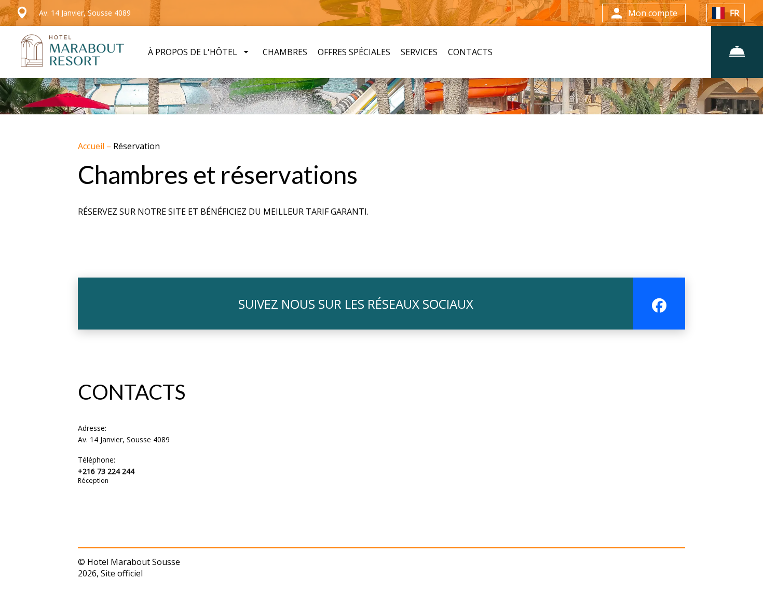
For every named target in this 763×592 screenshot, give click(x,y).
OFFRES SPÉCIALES (354, 52)
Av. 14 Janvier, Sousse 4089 (124, 439)
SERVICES (419, 52)
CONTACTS (470, 52)
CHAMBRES (285, 52)
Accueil (92, 146)
